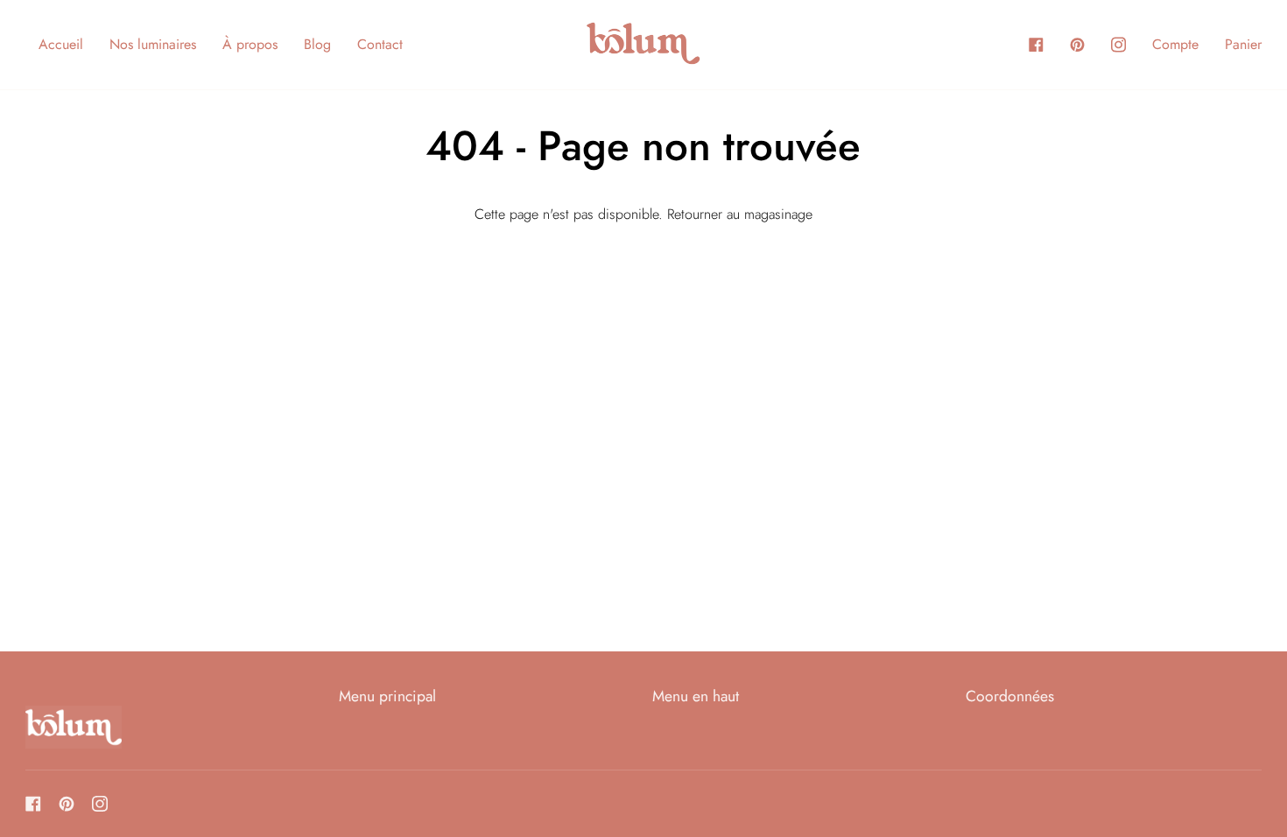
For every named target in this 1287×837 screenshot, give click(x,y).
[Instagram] (100, 804)
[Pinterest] (66, 804)
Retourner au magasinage (739, 214)
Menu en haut (695, 696)
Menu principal (387, 696)
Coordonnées (1010, 696)
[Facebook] (33, 804)
